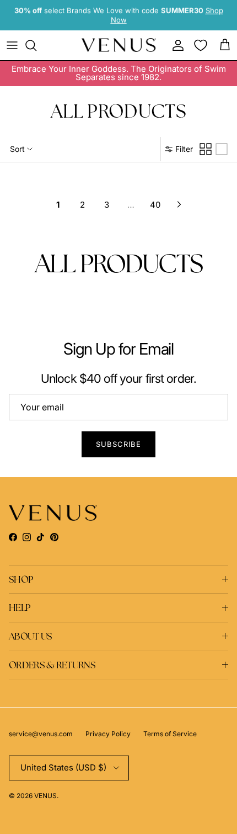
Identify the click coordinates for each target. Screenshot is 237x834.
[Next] (179, 204)
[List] (221, 149)
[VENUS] (119, 45)
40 (155, 204)
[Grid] (205, 149)
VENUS (45, 795)
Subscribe (118, 444)
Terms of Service (170, 734)
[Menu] (12, 45)
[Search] (36, 45)
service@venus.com (41, 734)
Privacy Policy (108, 734)
